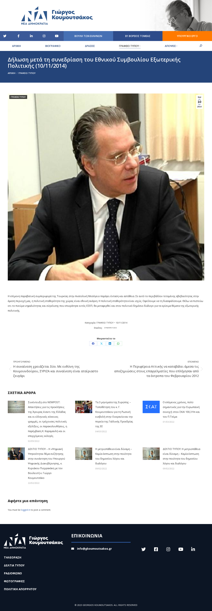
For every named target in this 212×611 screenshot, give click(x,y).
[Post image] (16, 407)
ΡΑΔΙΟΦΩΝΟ (13, 573)
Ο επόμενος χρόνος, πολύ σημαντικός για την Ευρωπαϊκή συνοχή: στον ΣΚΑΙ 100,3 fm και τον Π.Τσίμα (181, 409)
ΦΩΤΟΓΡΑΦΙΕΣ (14, 581)
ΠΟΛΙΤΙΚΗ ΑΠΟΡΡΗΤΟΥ (20, 589)
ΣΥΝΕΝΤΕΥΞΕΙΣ (110, 328)
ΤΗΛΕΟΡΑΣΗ (12, 557)
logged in (25, 509)
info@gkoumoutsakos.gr (94, 548)
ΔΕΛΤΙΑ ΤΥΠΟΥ (14, 565)
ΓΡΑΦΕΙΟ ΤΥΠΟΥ (18, 97)
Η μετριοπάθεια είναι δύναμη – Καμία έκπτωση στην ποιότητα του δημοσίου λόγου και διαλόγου (113, 456)
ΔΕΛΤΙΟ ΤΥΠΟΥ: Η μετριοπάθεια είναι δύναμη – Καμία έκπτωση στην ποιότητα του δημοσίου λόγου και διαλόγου (181, 456)
